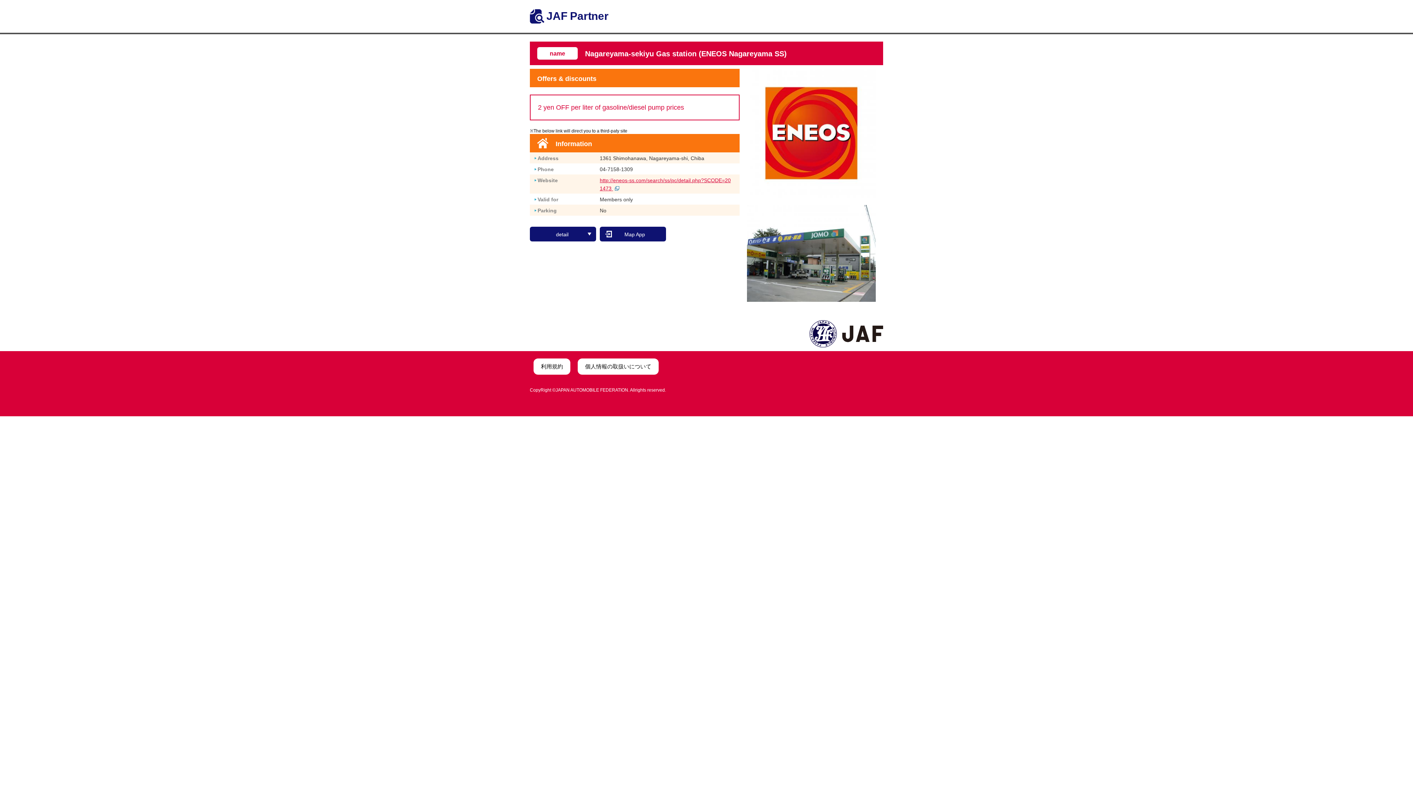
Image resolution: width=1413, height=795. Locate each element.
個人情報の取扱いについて (618, 366)
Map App (634, 234)
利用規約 (552, 366)
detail (562, 234)
